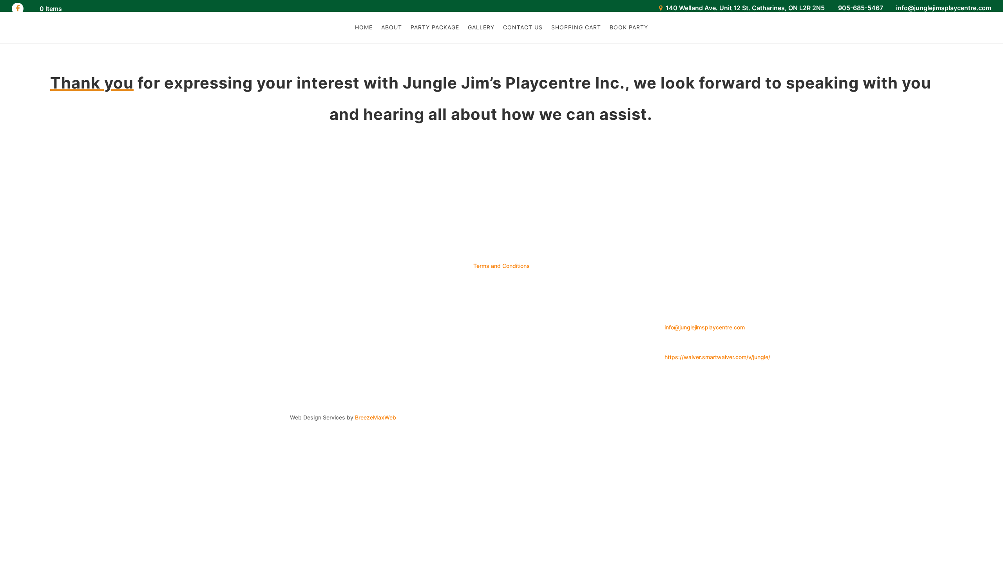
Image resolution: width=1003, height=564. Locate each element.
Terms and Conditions (501, 265)
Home (364, 28)
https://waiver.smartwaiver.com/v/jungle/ (717, 357)
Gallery (481, 28)
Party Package (435, 28)
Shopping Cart (576, 28)
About (391, 28)
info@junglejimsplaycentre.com (704, 327)
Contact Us (523, 28)
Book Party (629, 28)
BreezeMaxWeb (375, 417)
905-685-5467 (860, 8)
